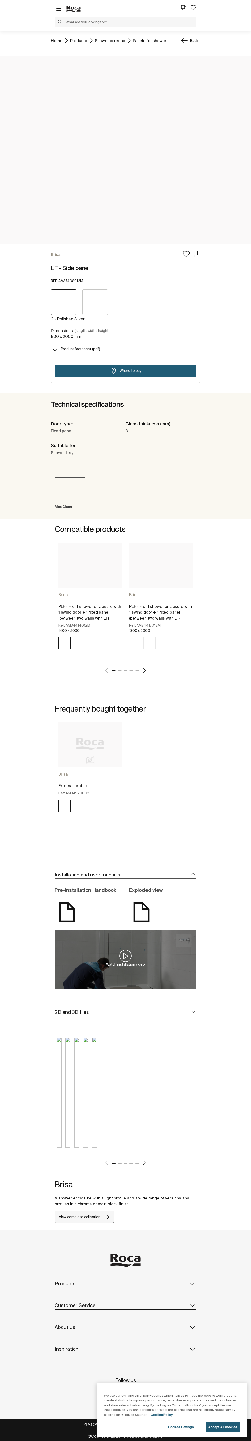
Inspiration (66, 1349)
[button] (60, 22)
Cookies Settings (181, 1427)
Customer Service (75, 1305)
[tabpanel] (90, 602)
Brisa (63, 594)
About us (65, 1327)
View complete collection (79, 1217)
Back (194, 41)
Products (78, 40)
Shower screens (110, 40)
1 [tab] (114, 670)
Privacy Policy (95, 1424)
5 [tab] (137, 670)
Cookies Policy (162, 1415)
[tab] (125, 875)
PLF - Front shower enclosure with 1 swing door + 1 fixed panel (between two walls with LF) (89, 612)
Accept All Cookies (222, 1427)
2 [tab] (120, 670)
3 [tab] (125, 670)
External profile (72, 786)
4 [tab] (131, 670)
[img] (64, 643)
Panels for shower (149, 40)
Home (56, 40)
